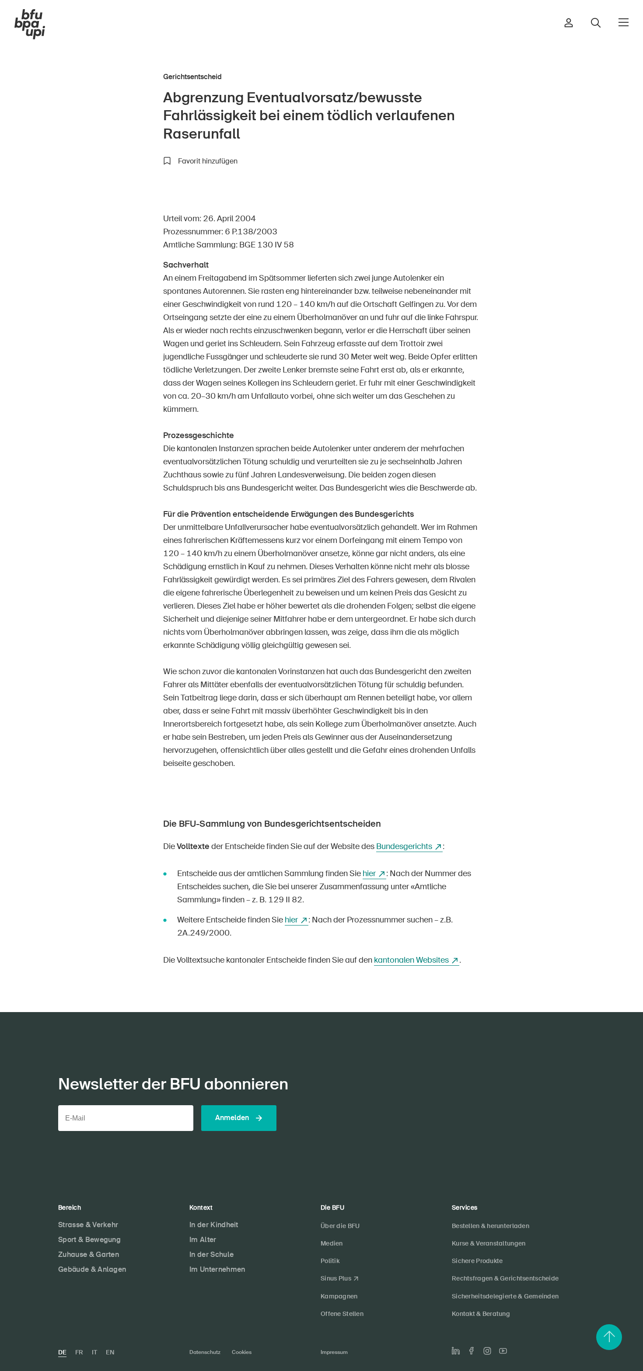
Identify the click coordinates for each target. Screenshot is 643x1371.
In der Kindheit (213, 1224)
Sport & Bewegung (89, 1239)
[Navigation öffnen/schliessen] (624, 22)
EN (110, 1352)
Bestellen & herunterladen (490, 1226)
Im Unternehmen (217, 1269)
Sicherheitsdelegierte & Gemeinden (505, 1296)
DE (62, 1352)
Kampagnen (339, 1296)
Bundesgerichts (404, 846)
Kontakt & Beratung (481, 1314)
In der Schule (211, 1254)
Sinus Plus (336, 1278)
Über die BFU (340, 1226)
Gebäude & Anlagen (92, 1269)
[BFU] (29, 24)
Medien (332, 1243)
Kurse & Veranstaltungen (488, 1243)
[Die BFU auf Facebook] (471, 1350)
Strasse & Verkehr (88, 1224)
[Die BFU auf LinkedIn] (456, 1351)
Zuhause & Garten (88, 1254)
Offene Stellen (342, 1314)
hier (369, 873)
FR (79, 1352)
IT (94, 1352)
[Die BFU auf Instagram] (487, 1351)
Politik (330, 1261)
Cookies (242, 1352)
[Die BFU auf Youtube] (503, 1351)
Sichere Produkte (477, 1261)
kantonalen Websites (411, 960)
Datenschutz (204, 1352)
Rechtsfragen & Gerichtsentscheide (505, 1278)
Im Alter (203, 1239)
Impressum (334, 1352)
